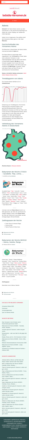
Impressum (15, 419)
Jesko (21, 274)
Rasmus (20, 264)
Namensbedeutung (8, 425)
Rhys (20, 194)
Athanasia (13, 166)
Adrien (3, 75)
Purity (19, 196)
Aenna (15, 75)
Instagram (14, 428)
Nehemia (13, 201)
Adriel (24, 73)
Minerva (24, 263)
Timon (19, 199)
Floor (8, 193)
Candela (10, 199)
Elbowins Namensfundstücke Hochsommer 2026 (14, 342)
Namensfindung (21, 425)
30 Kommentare (7, 234)
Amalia (24, 198)
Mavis (16, 263)
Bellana (21, 271)
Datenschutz (8, 421)
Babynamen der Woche (9, 232)
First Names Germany (18, 427)
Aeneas (12, 75)
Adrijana (8, 75)
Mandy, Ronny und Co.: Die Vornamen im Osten (14, 337)
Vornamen (7, 419)
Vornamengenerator (7, 310)
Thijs (12, 191)
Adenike (19, 166)
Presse (22, 419)
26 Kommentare (7, 294)
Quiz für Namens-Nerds (8, 312)
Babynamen (6, 427)
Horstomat (4, 308)
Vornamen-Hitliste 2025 (8, 306)
